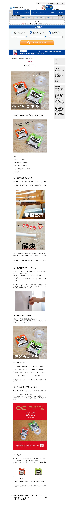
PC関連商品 (52, 12)
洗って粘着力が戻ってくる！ (23, 169)
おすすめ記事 (57, 74)
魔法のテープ (17, 486)
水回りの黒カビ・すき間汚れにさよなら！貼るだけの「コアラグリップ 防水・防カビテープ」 (59, 102)
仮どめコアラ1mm (22, 366)
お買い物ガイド (17, 12)
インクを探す (26, 12)
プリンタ (56, 79)
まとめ (17, 172)
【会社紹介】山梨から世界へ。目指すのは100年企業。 (59, 114)
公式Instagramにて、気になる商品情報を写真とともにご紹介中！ (38, 23)
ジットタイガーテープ (59, 75)
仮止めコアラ (43, 485)
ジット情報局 (57, 76)
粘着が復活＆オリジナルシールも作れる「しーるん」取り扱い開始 (59, 89)
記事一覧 (56, 63)
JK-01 (38, 478)
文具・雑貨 (61, 12)
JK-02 (21, 478)
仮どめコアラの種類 (21, 165)
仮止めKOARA (37, 485)
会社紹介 (56, 80)
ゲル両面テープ (18, 485)
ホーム (56, 62)
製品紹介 (30, 61)
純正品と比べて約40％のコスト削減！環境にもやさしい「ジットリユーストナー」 (59, 96)
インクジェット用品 (43, 12)
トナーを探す (34, 12)
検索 (60, 15)
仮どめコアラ (27, 485)
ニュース (56, 77)
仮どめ (23, 485)
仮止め (32, 485)
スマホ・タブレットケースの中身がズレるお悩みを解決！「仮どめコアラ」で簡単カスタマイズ (59, 109)
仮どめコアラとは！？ (21, 159)
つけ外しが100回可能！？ (22, 162)
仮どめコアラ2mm (38, 366)
